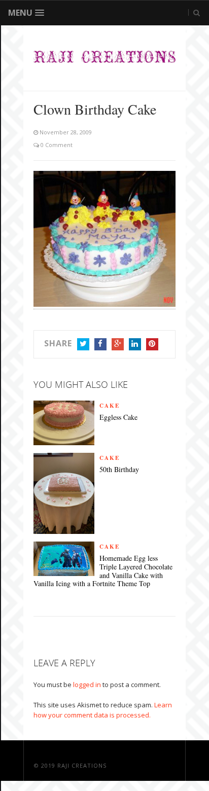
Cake (109, 406)
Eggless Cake (118, 417)
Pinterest (152, 344)
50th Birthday (119, 469)
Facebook (100, 344)
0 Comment (56, 145)
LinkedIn (135, 344)
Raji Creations (82, 765)
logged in (87, 684)
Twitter (83, 344)
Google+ (118, 344)
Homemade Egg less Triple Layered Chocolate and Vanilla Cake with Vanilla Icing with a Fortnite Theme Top (102, 571)
